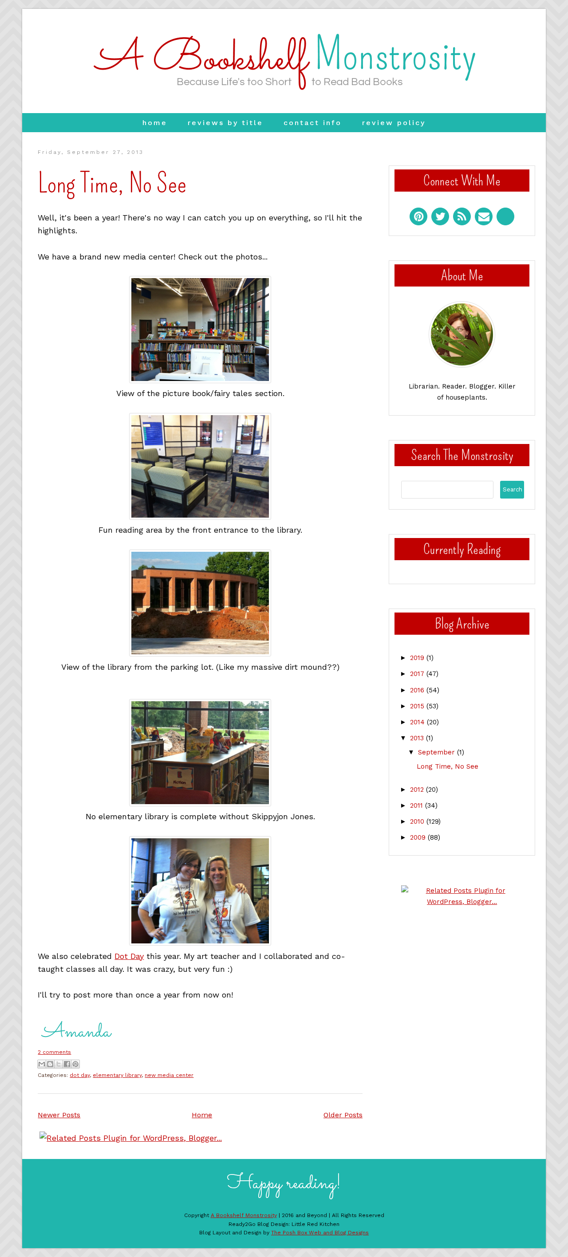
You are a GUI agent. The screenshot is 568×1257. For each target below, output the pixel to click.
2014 (418, 722)
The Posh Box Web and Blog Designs (320, 1233)
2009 (419, 837)
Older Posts (343, 1115)
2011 (417, 805)
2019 (418, 658)
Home (154, 122)
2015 (418, 706)
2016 (418, 690)
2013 (418, 738)
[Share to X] (58, 1064)
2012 (418, 789)
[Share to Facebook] (67, 1064)
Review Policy (394, 122)
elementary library (117, 1075)
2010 (418, 821)
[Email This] (41, 1064)
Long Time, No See (112, 184)
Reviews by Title (225, 122)
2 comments (54, 1052)
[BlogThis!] (50, 1064)
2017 (418, 674)
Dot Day (129, 956)
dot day (80, 1075)
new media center (169, 1075)
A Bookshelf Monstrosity (244, 1215)
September (437, 752)
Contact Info (313, 122)
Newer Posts (59, 1115)
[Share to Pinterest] (75, 1064)
